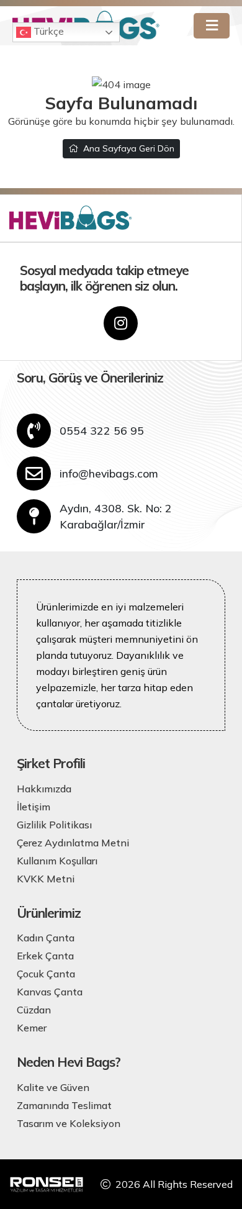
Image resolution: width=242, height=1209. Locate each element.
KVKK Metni (45, 878)
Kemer (32, 1027)
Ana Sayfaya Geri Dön (128, 148)
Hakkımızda (44, 788)
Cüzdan (34, 1009)
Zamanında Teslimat (64, 1105)
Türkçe (47, 31)
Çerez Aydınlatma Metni (73, 842)
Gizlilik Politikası (54, 824)
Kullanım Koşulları (57, 860)
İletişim (33, 806)
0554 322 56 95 (102, 430)
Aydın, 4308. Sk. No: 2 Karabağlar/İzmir (116, 516)
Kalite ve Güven (53, 1087)
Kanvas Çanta (50, 991)
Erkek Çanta (45, 955)
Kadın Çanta (45, 937)
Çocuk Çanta (46, 973)
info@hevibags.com (109, 473)
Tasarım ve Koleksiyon (68, 1123)
